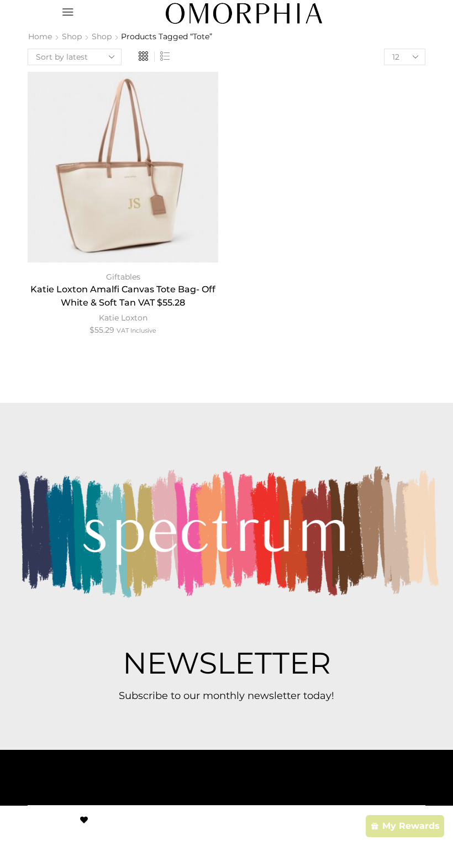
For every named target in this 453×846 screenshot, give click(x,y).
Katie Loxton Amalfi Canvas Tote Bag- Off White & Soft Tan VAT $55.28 (122, 296)
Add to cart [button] (123, 171)
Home (40, 36)
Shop (72, 36)
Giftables (123, 277)
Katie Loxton (123, 318)
